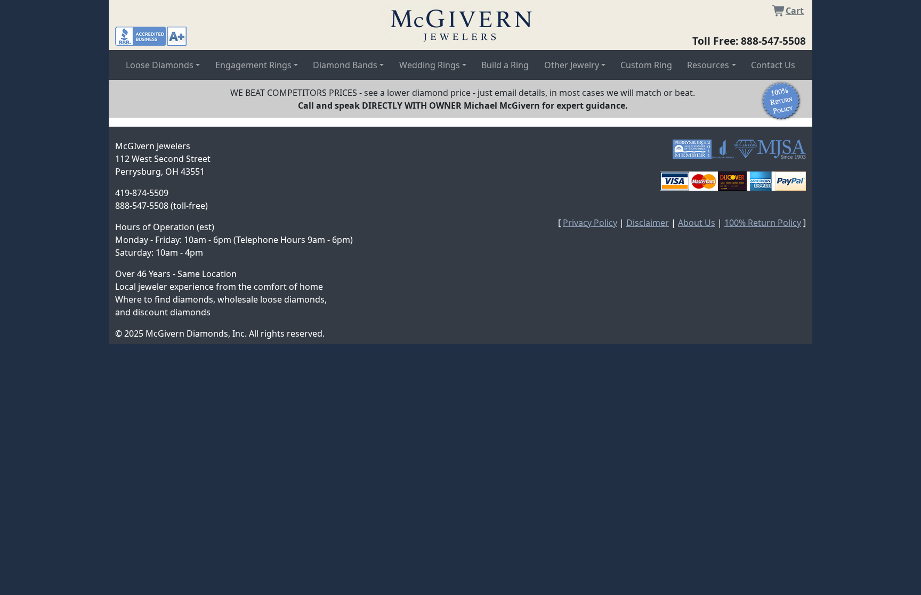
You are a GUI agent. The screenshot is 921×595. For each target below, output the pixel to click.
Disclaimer (647, 223)
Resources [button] (708, 65)
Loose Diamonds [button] (159, 65)
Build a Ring (505, 65)
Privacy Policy (590, 223)
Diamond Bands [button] (345, 65)
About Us (696, 223)
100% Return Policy (762, 223)
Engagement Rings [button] (253, 65)
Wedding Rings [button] (429, 65)
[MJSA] (781, 149)
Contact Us (773, 65)
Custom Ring (646, 65)
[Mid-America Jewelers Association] (745, 149)
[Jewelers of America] (723, 149)
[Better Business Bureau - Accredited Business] (151, 35)
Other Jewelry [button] (571, 65)
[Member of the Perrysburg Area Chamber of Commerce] (692, 149)
